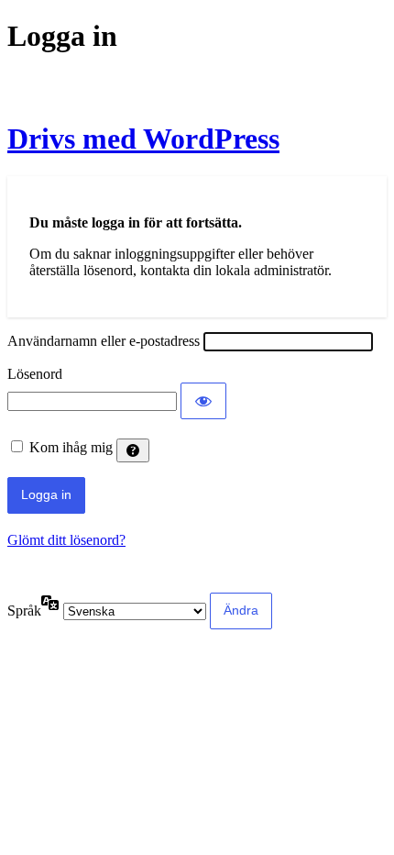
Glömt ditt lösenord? (66, 540)
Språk (24, 610)
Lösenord (34, 374)
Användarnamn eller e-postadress (103, 341)
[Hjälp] (132, 450)
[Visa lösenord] (203, 401)
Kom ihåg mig (71, 447)
